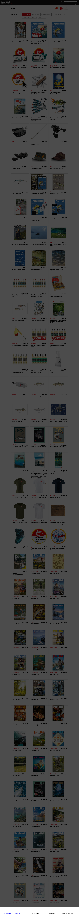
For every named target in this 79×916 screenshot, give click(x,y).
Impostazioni (35, 913)
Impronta (17, 913)
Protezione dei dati (9, 913)
